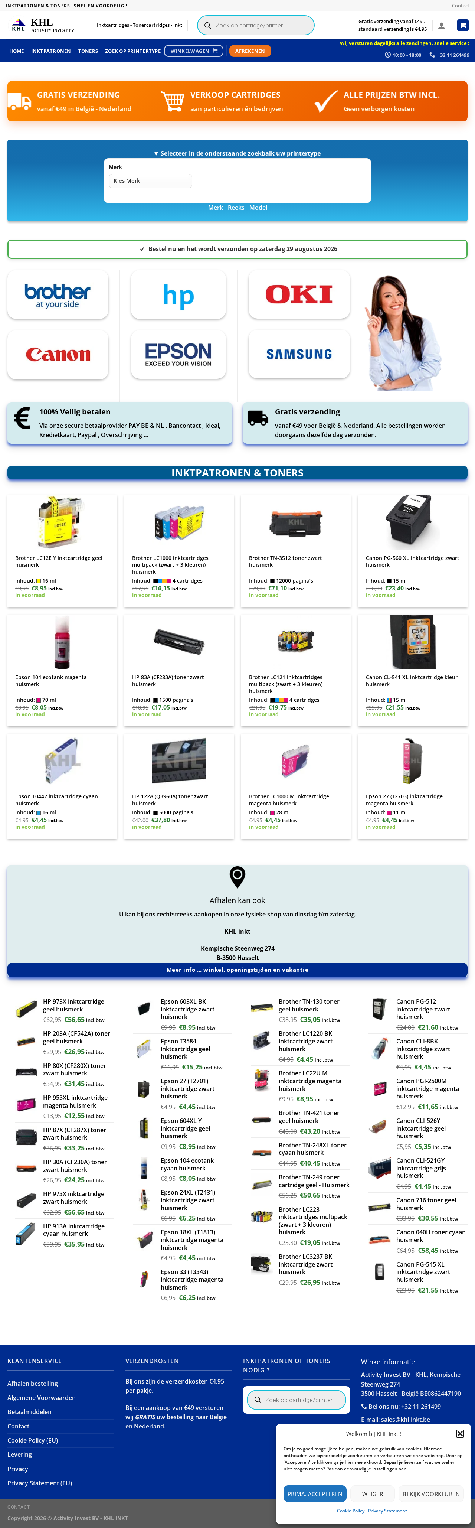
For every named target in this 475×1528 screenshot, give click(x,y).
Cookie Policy (350, 1511)
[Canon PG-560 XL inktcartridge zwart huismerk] (413, 522)
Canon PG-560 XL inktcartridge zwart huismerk (412, 561)
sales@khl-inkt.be (405, 1419)
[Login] (441, 25)
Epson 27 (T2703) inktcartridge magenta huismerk (404, 800)
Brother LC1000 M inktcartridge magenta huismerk (289, 800)
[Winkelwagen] (463, 25)
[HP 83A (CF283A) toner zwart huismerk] (179, 642)
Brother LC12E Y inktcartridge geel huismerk (58, 561)
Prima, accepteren (315, 1494)
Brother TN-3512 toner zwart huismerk (285, 561)
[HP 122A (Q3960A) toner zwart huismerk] (179, 761)
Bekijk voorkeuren (431, 1494)
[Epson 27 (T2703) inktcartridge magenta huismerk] (413, 761)
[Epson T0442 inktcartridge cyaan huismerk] (62, 761)
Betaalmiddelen (29, 1412)
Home (16, 51)
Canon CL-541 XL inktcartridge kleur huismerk (412, 681)
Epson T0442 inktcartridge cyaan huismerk (56, 800)
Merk (115, 166)
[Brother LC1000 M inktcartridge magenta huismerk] (296, 761)
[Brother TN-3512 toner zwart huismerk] (296, 522)
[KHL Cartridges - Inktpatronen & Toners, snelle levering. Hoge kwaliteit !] (43, 25)
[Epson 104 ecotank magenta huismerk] (62, 642)
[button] (460, 1433)
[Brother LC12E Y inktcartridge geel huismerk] (62, 522)
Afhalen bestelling (32, 1383)
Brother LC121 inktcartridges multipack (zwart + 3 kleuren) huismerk (285, 684)
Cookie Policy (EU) (32, 1440)
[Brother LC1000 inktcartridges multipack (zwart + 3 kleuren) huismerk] (179, 522)
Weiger (372, 1494)
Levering (19, 1454)
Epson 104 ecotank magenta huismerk (51, 681)
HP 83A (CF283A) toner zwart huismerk (168, 681)
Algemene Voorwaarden (41, 1398)
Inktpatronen (51, 51)
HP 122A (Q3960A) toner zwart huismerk (170, 800)
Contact (460, 5)
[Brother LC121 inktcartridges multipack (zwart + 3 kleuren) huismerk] (296, 642)
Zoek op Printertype (133, 51)
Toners (88, 51)
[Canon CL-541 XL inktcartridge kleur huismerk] (413, 642)
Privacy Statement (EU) (39, 1483)
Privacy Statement (387, 1511)
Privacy (17, 1469)
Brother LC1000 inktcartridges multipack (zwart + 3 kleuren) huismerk (170, 565)
